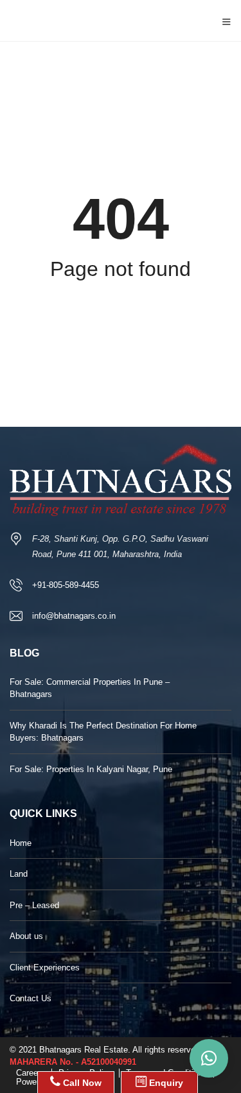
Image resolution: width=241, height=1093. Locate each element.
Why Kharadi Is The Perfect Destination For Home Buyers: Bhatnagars (103, 732)
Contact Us (30, 998)
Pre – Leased (34, 905)
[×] (209, 1058)
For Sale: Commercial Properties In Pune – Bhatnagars (90, 688)
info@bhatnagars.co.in (74, 616)
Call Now (81, 1083)
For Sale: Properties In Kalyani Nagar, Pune (91, 769)
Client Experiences (45, 967)
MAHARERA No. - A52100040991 (73, 1062)
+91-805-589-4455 (65, 585)
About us (26, 936)
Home (20, 843)
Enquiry (165, 1083)
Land (19, 874)
